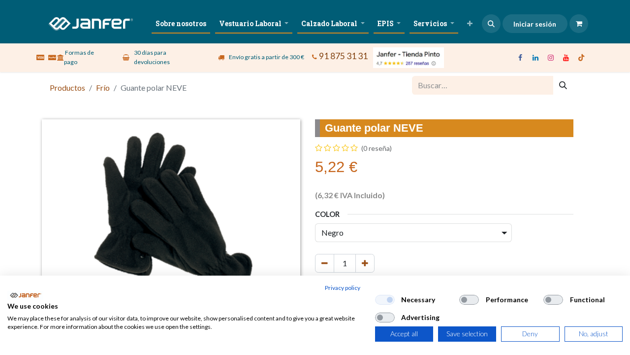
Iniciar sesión (534, 24)
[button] (491, 23)
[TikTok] (581, 58)
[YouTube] (566, 58)
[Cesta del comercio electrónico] (578, 23)
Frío (103, 87)
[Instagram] (551, 58)
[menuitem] (181, 23)
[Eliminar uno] (324, 263)
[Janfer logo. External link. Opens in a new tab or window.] (25, 295)
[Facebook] (520, 58)
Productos (67, 87)
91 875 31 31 (343, 56)
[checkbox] (385, 300)
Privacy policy (342, 287)
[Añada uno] (365, 263)
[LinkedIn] (535, 58)
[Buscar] (563, 85)
